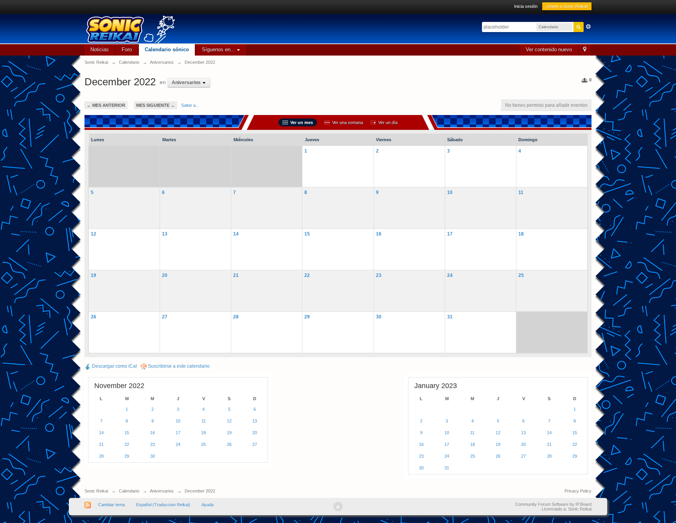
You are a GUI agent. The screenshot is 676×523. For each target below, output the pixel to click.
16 (378, 233)
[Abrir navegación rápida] (584, 50)
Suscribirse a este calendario (178, 366)
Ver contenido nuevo (549, 49)
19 (93, 275)
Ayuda (207, 504)
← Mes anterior (106, 105)
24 (450, 275)
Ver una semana (346, 122)
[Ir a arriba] (338, 506)
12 (93, 233)
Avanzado (588, 26)
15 (307, 233)
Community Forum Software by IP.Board (553, 504)
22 (307, 275)
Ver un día (386, 122)
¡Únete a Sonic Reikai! (567, 6)
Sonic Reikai (96, 491)
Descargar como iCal (114, 366)
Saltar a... (190, 105)
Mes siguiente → (155, 105)
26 (93, 316)
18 (521, 233)
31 (450, 316)
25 (521, 275)
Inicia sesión (526, 6)
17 (450, 233)
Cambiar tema (111, 504)
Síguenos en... (219, 49)
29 (307, 316)
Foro (127, 49)
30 (378, 316)
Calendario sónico (167, 49)
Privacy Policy (578, 491)
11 (520, 192)
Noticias (99, 49)
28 (236, 316)
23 (378, 275)
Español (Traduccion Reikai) (163, 504)
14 (236, 233)
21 (236, 275)
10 (450, 192)
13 (164, 233)
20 (164, 275)
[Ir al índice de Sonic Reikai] (201, 29)
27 (164, 316)
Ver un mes (300, 122)
